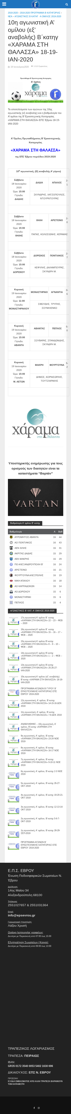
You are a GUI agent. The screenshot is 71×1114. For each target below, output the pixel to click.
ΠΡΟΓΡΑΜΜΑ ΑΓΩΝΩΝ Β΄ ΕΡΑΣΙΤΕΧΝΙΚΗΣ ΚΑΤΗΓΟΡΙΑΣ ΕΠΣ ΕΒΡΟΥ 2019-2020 (39, 845)
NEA (10, 16)
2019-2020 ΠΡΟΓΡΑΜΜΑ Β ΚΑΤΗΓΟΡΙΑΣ (40, 13)
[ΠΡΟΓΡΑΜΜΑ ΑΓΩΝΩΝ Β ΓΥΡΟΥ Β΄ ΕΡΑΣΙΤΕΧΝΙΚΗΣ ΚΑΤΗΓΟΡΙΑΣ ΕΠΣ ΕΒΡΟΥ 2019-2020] (13, 691)
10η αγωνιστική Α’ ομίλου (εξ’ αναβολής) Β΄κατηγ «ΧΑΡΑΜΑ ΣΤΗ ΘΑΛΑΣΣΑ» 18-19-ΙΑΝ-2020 (42, 679)
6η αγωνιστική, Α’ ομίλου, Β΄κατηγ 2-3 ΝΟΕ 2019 (41, 772)
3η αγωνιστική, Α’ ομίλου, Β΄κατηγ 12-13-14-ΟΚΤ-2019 (42, 808)
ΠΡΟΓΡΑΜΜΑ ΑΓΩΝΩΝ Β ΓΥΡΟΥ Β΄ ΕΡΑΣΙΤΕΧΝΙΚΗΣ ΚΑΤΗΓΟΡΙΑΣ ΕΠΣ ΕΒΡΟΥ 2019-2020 (39, 691)
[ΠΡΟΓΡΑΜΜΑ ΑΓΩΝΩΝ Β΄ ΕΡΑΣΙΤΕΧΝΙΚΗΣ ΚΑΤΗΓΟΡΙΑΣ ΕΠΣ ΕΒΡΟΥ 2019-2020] (13, 845)
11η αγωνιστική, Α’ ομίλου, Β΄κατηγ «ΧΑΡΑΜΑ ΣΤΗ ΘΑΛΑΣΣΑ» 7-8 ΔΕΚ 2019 (41, 713)
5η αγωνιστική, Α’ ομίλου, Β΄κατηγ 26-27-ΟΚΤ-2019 (40, 784)
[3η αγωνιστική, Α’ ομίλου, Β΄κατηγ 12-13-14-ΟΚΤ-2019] (13, 810)
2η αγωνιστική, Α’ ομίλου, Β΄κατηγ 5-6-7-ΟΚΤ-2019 (40, 820)
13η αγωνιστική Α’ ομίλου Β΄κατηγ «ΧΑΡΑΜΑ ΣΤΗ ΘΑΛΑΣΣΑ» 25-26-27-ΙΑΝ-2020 (39, 668)
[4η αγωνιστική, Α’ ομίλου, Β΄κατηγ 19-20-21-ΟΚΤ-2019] (13, 798)
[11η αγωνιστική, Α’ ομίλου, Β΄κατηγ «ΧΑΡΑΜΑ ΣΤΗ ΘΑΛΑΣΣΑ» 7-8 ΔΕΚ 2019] (13, 715)
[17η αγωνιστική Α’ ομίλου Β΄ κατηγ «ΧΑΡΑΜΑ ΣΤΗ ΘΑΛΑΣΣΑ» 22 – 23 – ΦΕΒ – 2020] (13, 620)
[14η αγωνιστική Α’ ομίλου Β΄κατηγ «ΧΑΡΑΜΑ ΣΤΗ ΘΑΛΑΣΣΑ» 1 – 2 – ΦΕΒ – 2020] (13, 656)
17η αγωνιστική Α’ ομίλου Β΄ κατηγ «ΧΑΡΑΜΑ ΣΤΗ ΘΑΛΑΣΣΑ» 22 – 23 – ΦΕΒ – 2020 (42, 620)
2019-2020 (13, 13)
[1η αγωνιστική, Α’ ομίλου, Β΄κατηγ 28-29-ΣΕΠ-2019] (13, 833)
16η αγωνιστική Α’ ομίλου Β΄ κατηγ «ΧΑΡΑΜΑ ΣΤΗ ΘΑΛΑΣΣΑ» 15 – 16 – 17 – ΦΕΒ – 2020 (41, 632)
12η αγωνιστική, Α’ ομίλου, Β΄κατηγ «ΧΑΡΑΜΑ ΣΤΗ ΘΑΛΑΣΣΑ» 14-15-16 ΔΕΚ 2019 (41, 703)
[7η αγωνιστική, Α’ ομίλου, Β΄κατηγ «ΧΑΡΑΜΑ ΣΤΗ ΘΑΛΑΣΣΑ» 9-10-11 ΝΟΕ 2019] (13, 762)
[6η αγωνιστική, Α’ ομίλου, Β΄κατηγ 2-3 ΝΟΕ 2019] (13, 774)
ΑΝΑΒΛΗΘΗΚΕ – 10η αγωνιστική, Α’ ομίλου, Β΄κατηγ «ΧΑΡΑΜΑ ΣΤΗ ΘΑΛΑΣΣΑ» (38, 727)
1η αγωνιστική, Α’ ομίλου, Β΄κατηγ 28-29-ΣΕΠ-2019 (40, 831)
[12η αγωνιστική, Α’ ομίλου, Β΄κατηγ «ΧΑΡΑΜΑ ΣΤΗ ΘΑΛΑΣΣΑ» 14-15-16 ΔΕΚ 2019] (13, 703)
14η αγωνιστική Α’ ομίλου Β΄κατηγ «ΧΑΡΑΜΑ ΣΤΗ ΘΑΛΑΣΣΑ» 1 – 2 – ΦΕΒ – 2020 (41, 656)
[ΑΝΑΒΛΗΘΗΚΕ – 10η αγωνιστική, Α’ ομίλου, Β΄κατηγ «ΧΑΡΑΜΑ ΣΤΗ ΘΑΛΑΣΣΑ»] (13, 727)
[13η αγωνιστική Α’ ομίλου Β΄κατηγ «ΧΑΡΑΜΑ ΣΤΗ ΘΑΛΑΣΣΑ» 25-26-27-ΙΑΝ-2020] (13, 668)
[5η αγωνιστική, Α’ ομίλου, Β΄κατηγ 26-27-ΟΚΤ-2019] (13, 786)
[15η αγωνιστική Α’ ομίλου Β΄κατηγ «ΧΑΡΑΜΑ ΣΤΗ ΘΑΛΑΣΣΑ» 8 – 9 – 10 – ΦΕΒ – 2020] (13, 644)
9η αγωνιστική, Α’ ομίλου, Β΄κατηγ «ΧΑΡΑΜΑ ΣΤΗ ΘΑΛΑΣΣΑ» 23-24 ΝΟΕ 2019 (40, 739)
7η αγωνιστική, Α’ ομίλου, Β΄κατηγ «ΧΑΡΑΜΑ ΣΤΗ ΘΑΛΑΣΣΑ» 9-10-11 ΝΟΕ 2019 (41, 762)
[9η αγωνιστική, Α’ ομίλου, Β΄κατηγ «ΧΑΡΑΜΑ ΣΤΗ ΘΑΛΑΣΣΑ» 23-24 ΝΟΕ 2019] (13, 738)
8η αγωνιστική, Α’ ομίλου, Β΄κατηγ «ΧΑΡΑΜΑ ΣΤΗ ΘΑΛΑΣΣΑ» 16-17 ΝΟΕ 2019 (40, 751)
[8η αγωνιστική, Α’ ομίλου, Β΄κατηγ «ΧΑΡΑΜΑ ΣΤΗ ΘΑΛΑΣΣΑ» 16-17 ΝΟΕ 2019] (13, 750)
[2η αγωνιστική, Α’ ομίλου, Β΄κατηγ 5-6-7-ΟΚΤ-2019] (13, 821)
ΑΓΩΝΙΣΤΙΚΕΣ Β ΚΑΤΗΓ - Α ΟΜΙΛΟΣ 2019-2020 (38, 16)
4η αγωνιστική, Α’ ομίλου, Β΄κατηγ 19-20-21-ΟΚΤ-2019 (42, 796)
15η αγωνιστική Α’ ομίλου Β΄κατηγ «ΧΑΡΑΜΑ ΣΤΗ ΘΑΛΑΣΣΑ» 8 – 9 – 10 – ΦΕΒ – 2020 (40, 644)
